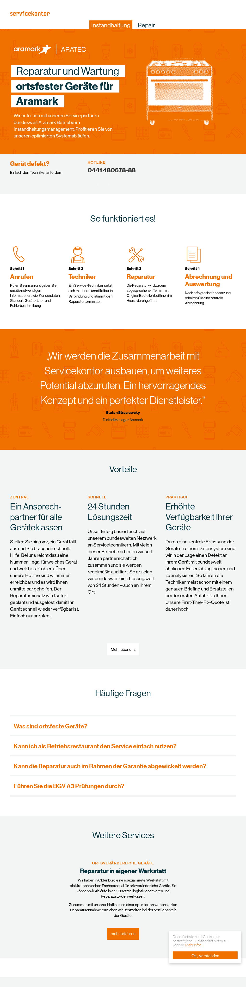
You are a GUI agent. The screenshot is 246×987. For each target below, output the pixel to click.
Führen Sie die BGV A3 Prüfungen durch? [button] (69, 785)
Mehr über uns (123, 649)
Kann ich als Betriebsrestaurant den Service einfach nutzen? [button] (95, 746)
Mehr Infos (193, 945)
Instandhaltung (110, 25)
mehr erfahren (123, 933)
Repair (146, 25)
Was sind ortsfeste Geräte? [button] (50, 726)
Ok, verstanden (205, 955)
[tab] (123, 725)
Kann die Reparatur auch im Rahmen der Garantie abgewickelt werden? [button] (110, 766)
